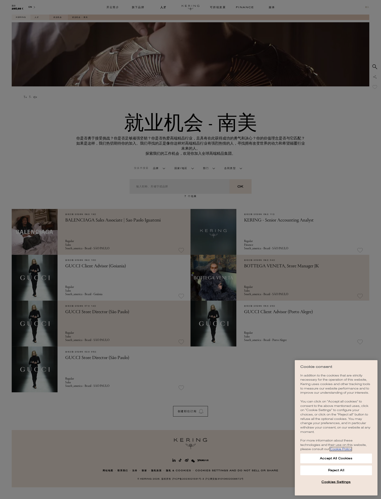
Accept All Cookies (336, 458)
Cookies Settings (336, 482)
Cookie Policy (340, 449)
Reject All (336, 470)
